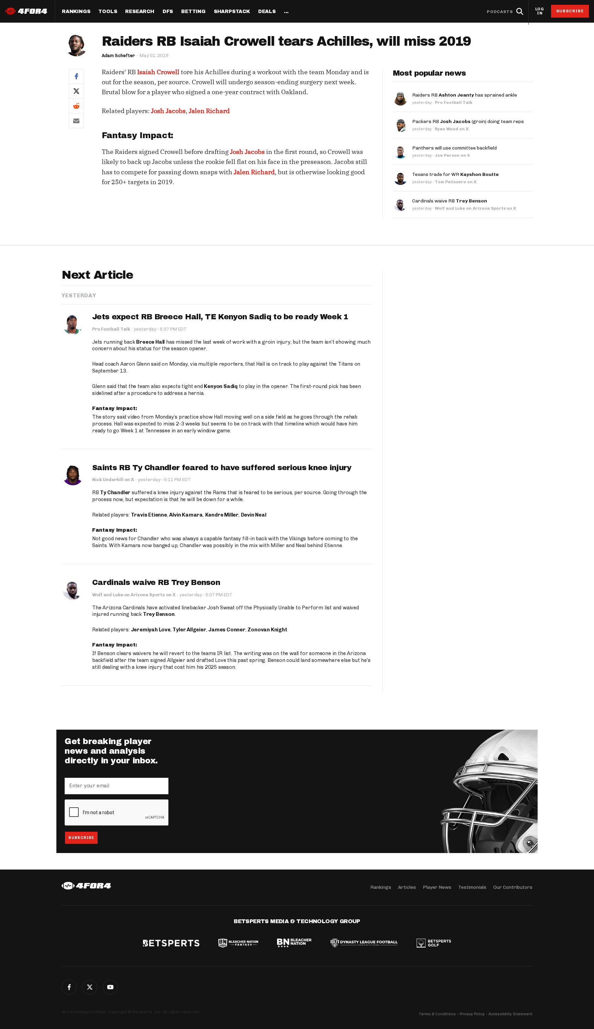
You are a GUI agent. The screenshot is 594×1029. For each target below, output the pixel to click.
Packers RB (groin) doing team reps (468, 121)
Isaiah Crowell (158, 72)
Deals (267, 11)
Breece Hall (150, 342)
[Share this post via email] (76, 120)
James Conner (226, 630)
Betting (193, 11)
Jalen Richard (209, 111)
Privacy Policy (472, 1014)
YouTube (110, 987)
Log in (539, 11)
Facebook (69, 987)
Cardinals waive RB (449, 201)
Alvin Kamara (186, 515)
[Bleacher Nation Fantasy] (238, 944)
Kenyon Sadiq (221, 386)
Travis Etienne (149, 515)
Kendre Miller (222, 515)
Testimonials (472, 887)
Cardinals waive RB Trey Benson (156, 582)
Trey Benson (159, 614)
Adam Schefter (118, 55)
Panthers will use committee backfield (454, 148)
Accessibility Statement (510, 1014)
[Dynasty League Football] (364, 944)
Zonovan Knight (267, 630)
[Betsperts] (171, 944)
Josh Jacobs (168, 111)
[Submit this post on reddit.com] (76, 105)
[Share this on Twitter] (76, 91)
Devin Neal (253, 515)
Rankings (76, 11)
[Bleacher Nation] (294, 944)
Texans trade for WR (455, 174)
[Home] (86, 885)
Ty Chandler (115, 492)
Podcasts (500, 11)
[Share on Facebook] (76, 76)
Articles (407, 887)
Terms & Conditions (437, 1014)
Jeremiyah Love (150, 630)
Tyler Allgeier (189, 630)
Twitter (90, 987)
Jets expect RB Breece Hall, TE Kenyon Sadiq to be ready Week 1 (220, 317)
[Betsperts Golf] (434, 944)
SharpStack (232, 11)
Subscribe (570, 11)
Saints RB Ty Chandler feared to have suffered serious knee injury (221, 468)
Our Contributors (512, 887)
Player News (437, 887)
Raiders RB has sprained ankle (464, 95)
